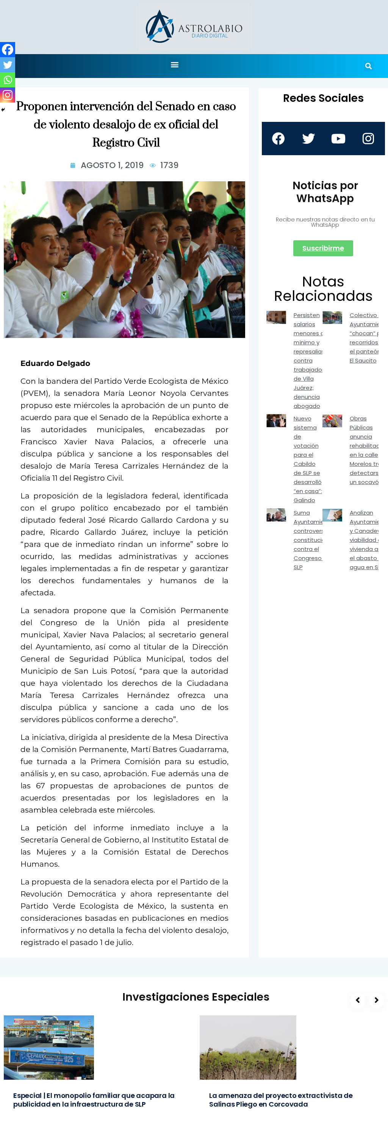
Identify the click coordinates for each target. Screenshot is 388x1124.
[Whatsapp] (7, 79)
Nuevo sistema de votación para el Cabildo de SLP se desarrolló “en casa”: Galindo (308, 459)
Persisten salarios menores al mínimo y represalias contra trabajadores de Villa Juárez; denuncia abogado (312, 360)
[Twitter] (7, 64)
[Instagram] (7, 95)
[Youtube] (338, 138)
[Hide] (3, 110)
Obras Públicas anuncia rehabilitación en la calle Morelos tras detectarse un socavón (369, 450)
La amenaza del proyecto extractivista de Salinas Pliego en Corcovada (281, 1100)
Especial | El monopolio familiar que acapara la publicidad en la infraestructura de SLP (94, 1100)
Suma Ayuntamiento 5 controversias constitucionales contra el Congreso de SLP (317, 540)
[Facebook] (7, 49)
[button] (174, 64)
